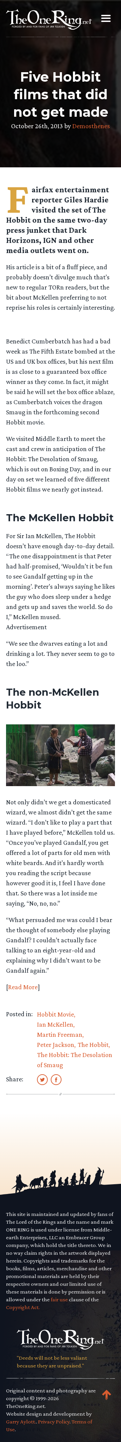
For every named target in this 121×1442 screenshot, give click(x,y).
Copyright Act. (23, 1307)
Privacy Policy (54, 1421)
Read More (23, 987)
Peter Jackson (55, 1044)
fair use (59, 1299)
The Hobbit (93, 1044)
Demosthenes (91, 126)
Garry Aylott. (21, 1421)
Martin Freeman (59, 1034)
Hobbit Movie (55, 1014)
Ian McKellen (55, 1024)
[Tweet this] (42, 1079)
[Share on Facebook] (56, 1079)
